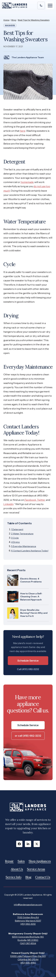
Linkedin (8, 504)
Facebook (30, 499)
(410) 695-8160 (28, 962)
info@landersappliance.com (28, 904)
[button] (50, 5)
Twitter (41, 499)
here (22, 130)
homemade (27, 182)
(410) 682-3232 (28, 924)
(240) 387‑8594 (28, 943)
